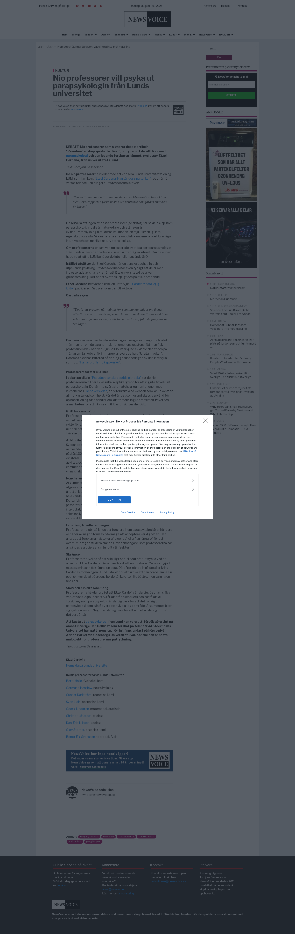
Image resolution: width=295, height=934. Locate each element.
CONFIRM (114, 499)
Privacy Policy (166, 512)
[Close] (206, 422)
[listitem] (147, 480)
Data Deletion (128, 512)
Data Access (147, 512)
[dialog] (147, 467)
